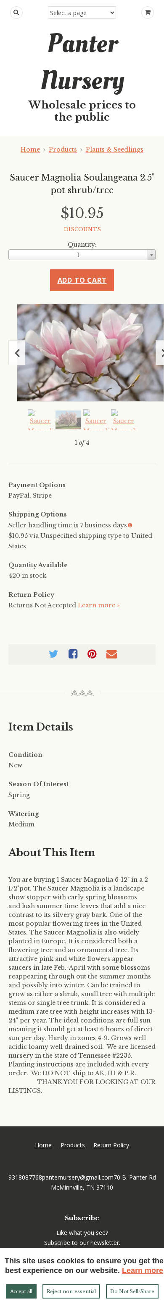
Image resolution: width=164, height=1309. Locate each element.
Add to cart (82, 280)
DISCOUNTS (82, 229)
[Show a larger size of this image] (40, 419)
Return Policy (111, 1145)
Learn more (142, 1270)
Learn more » (99, 605)
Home (30, 149)
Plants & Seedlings (114, 149)
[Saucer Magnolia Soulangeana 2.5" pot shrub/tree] (90, 353)
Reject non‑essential (71, 1291)
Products (63, 149)
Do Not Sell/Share (132, 1291)
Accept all (21, 1291)
